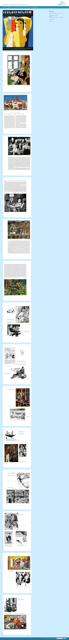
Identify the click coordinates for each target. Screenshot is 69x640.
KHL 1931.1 (50, 21)
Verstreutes (17, 7)
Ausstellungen (26, 7)
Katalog (13, 4)
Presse (10, 7)
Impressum (48, 638)
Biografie (22, 4)
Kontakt (43, 638)
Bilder (5, 4)
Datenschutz (53, 638)
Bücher (5, 7)
